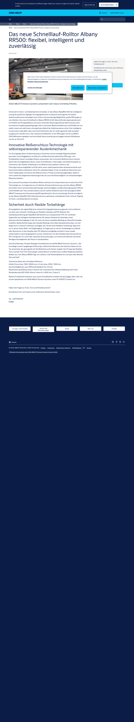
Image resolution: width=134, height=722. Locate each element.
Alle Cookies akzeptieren (97, 88)
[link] (108, 5)
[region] (67, 83)
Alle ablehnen (78, 88)
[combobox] (112, 19)
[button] (90, 5)
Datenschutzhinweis (41, 81)
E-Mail (68, 276)
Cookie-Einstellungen (35, 87)
